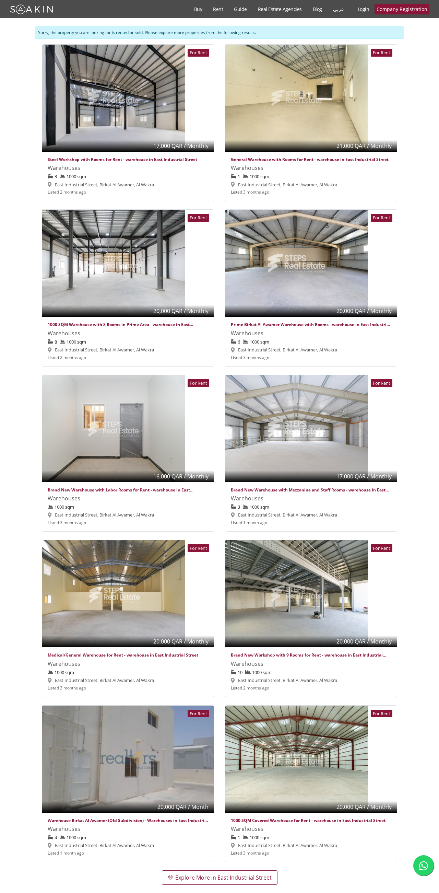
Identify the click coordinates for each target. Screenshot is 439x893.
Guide (240, 9)
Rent (218, 9)
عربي (338, 9)
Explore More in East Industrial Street (223, 877)
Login (363, 9)
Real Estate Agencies (280, 9)
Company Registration (402, 9)
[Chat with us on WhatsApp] (423, 865)
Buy (198, 9)
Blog (317, 9)
